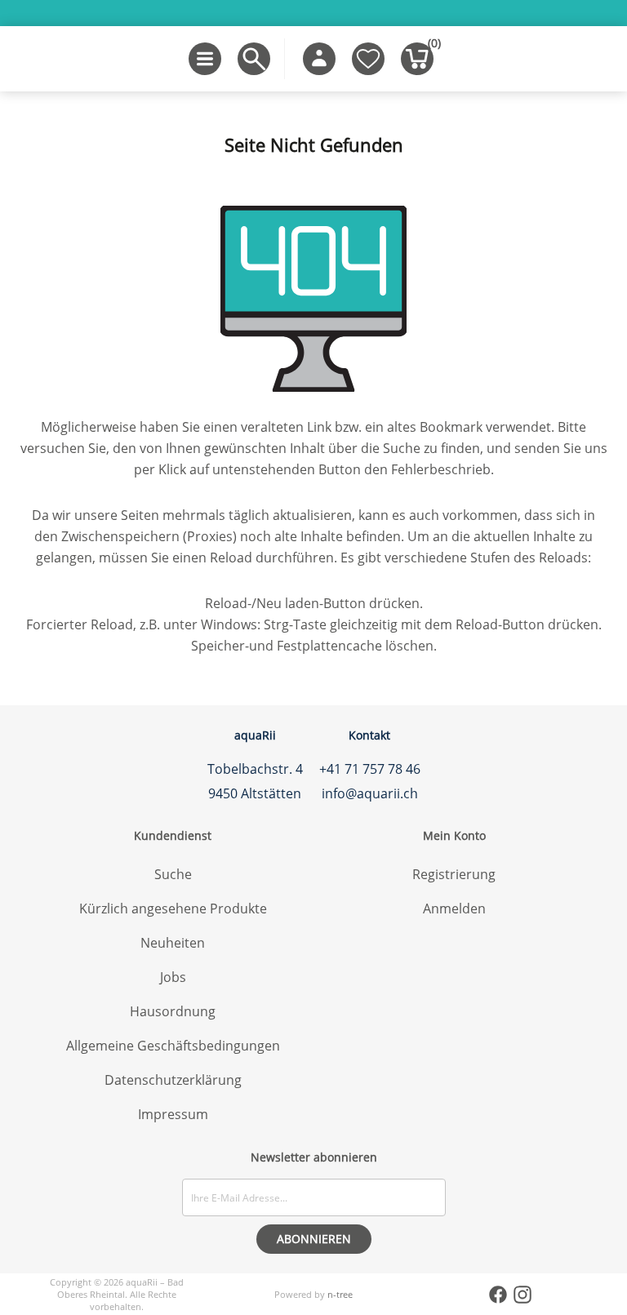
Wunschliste (368, 58)
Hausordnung (173, 1011)
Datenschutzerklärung (173, 1080)
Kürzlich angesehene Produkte (173, 908)
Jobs (173, 977)
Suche (173, 874)
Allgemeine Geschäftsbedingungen (173, 1046)
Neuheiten (172, 943)
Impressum (173, 1114)
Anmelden (454, 908)
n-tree (340, 1294)
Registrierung (454, 874)
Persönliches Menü (319, 58)
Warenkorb (431, 46)
